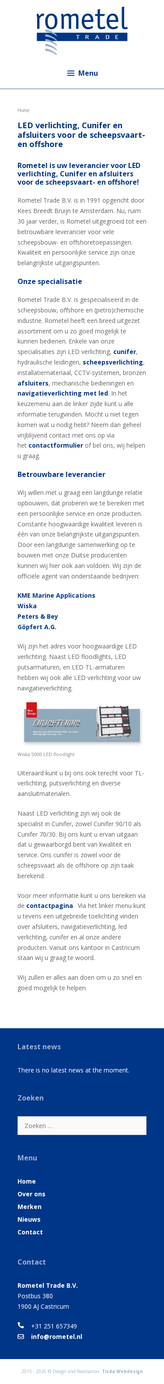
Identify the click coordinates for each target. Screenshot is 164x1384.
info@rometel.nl (56, 1336)
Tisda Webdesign (122, 1371)
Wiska (27, 606)
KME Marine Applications (56, 595)
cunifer (124, 351)
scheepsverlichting (113, 362)
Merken (29, 1206)
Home (26, 1181)
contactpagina (49, 905)
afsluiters (33, 383)
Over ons (31, 1194)
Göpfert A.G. (36, 627)
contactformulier (55, 445)
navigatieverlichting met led (62, 393)
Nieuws (29, 1219)
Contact (30, 1232)
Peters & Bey (37, 616)
